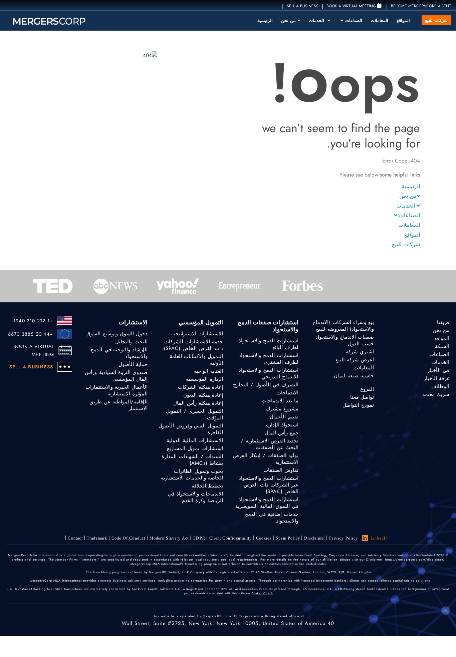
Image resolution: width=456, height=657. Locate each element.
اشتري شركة (360, 351)
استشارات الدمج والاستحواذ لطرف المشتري (268, 358)
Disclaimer (314, 538)
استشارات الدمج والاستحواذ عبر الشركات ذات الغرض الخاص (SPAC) (268, 485)
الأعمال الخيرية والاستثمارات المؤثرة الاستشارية (116, 390)
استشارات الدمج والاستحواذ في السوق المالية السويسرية (266, 503)
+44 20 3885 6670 (30, 334)
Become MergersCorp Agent (421, 6)
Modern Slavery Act (169, 538)
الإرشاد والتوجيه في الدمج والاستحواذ (119, 353)
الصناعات (353, 20)
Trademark (97, 538)
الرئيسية (265, 20)
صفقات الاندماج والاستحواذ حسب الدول (344, 340)
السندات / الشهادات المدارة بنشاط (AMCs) (192, 459)
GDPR (199, 538)
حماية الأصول (133, 364)
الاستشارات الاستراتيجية (197, 333)
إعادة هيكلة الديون (203, 395)
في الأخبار (438, 370)
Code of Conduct (128, 538)
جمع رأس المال (281, 432)
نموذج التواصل (358, 405)
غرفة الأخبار (436, 378)
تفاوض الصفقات (280, 470)
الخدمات (317, 20)
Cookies (264, 538)
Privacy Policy (343, 538)
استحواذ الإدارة (282, 424)
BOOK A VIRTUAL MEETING (33, 350)
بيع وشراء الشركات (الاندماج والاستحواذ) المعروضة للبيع (343, 325)
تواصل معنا (362, 397)
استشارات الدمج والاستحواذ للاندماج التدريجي (268, 373)
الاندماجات (287, 392)
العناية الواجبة (208, 371)
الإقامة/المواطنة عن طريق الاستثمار (118, 405)
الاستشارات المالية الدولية (195, 440)
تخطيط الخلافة (207, 485)
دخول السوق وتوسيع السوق (117, 333)
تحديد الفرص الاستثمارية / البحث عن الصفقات (269, 444)
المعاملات (379, 20)
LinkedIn (379, 538)
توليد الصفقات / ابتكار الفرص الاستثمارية (265, 458)
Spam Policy (288, 538)
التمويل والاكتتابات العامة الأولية (196, 359)
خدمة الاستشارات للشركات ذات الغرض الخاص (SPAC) (193, 345)
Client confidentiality (230, 538)
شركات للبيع (436, 20)
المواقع (403, 20)
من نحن (288, 20)
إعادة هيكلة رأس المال (198, 403)
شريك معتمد (435, 394)
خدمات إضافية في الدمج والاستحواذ (271, 517)
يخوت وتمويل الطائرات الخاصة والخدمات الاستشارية (192, 474)
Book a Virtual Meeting (351, 6)
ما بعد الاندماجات (280, 400)
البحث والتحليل (131, 341)
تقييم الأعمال (284, 416)
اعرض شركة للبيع (354, 359)
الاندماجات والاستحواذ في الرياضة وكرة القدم (195, 497)
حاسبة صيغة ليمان (354, 375)
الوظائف (440, 386)
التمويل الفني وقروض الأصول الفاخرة (191, 429)
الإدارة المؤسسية (204, 379)
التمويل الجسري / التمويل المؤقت (194, 414)
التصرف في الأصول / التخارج (265, 384)
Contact (75, 538)
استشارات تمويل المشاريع (195, 448)
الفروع (367, 389)
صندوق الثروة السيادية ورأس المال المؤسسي (116, 375)
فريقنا (443, 322)
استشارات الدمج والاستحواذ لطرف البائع (268, 344)
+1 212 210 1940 (33, 320)
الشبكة (442, 346)
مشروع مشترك (282, 408)
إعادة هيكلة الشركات (200, 387)
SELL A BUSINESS (302, 6)
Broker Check (262, 593)
